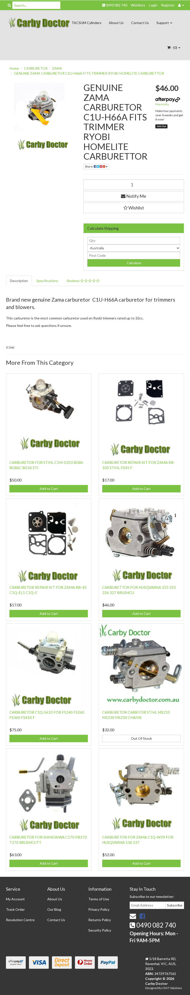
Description (19, 281)
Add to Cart (49, 488)
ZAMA (57, 68)
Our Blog (54, 909)
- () (174, 47)
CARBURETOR (36, 68)
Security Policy (99, 930)
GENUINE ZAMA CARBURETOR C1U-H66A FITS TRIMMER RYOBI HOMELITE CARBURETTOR (89, 73)
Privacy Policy (98, 909)
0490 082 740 (116, 5)
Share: (89, 166)
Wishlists (138, 5)
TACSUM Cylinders (86, 23)
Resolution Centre (20, 920)
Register (167, 5)
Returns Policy (99, 920)
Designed (151, 988)
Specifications (47, 281)
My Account (15, 899)
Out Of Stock (141, 738)
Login (153, 5)
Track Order (15, 909)
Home (14, 68)
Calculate (133, 263)
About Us (116, 23)
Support (163, 23)
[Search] (9, 5)
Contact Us (140, 23)
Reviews (73, 281)
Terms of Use (98, 899)
